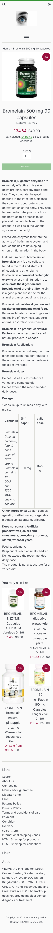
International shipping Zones (21, 835)
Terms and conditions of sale (21, 812)
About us (8, 781)
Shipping (26, 136)
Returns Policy (11, 803)
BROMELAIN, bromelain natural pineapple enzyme (13, 718)
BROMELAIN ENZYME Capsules (13, 618)
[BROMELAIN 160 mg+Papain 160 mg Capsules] (40, 675)
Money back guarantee (17, 790)
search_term (10, 830)
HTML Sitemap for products (20, 839)
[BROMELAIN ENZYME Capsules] (13, 599)
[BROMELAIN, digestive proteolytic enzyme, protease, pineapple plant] (40, 599)
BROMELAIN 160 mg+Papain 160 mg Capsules (40, 699)
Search (6, 776)
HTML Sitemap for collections (22, 844)
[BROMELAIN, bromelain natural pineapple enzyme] (13, 684)
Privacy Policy (11, 808)
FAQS (5, 799)
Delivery (7, 826)
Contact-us (9, 785)
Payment (8, 817)
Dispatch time (11, 794)
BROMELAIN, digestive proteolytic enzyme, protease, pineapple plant (39, 628)
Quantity (26, 150)
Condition (8, 821)
